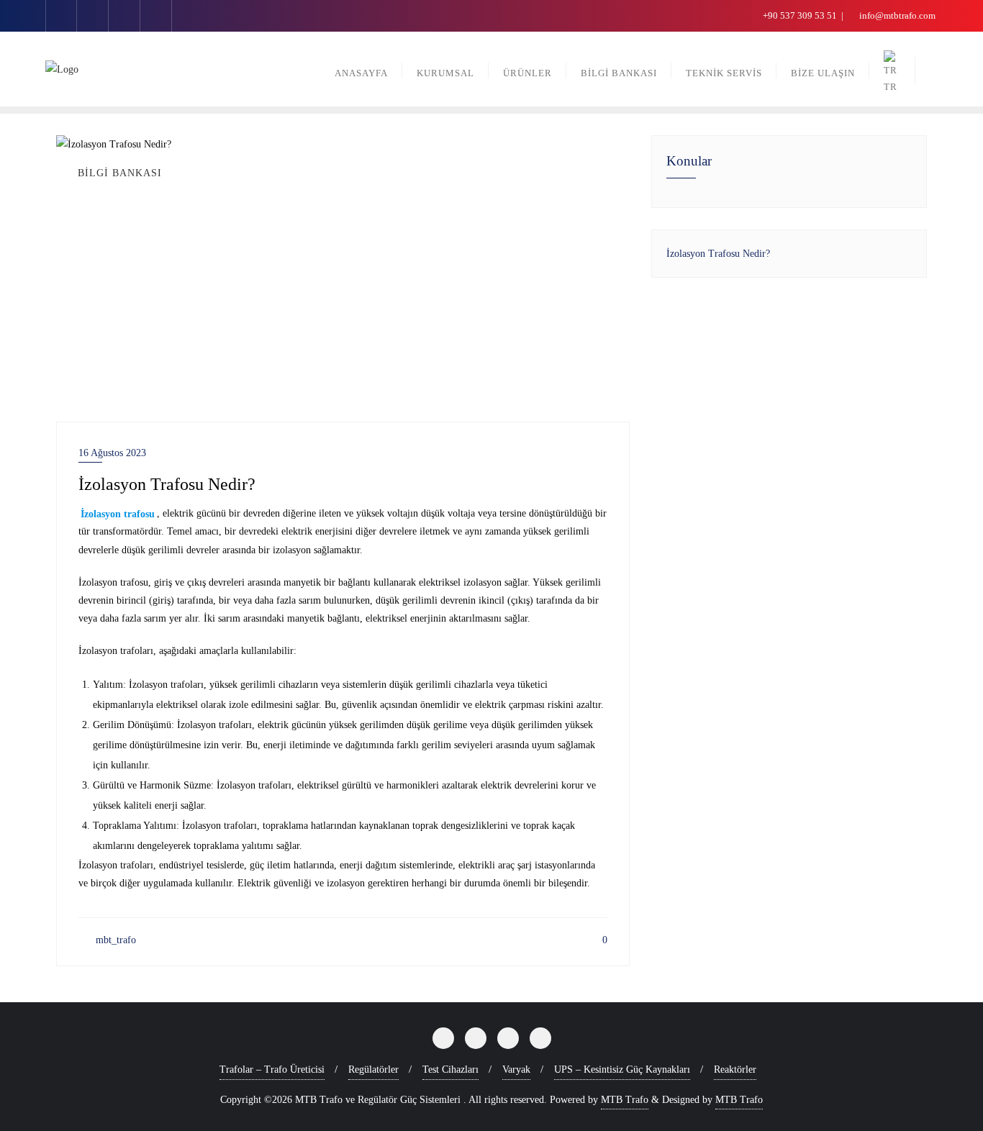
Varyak (516, 1069)
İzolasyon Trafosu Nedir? (718, 253)
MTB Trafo (624, 1099)
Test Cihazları (450, 1069)
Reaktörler (735, 1069)
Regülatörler (373, 1069)
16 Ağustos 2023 (112, 453)
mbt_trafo (114, 940)
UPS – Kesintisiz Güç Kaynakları (622, 1069)
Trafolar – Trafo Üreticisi (272, 1069)
